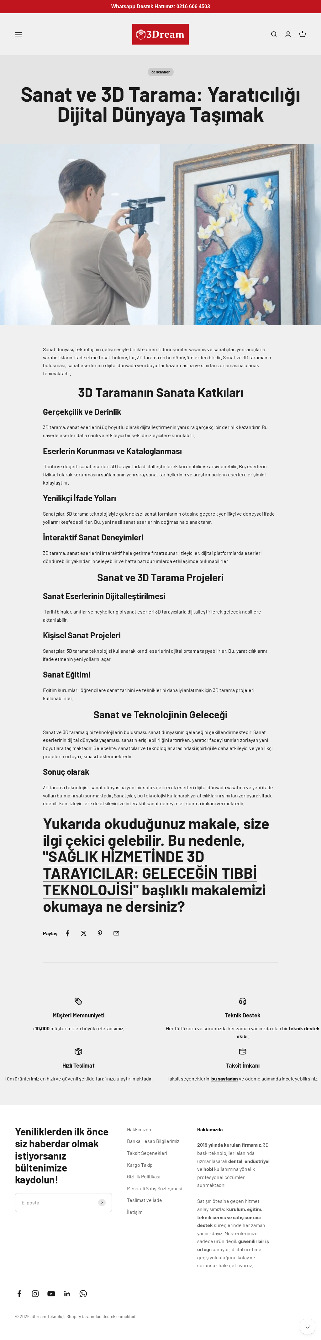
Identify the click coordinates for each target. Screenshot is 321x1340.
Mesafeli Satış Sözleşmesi (154, 1188)
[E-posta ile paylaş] (116, 933)
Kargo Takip (140, 1165)
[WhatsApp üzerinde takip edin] (83, 1293)
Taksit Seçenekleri (147, 1153)
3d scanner (160, 72)
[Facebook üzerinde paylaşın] (67, 933)
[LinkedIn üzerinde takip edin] (67, 1293)
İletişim (135, 1212)
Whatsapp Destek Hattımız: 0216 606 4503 (160, 6)
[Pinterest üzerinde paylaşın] (100, 933)
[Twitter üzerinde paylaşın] (83, 933)
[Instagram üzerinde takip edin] (35, 1293)
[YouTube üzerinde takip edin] (51, 1293)
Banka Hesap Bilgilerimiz (153, 1141)
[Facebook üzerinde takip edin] (19, 1293)
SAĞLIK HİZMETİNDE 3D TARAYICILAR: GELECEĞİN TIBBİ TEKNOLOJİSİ (150, 872)
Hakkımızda (139, 1129)
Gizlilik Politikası (143, 1176)
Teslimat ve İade (144, 1200)
